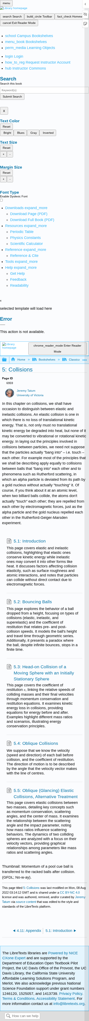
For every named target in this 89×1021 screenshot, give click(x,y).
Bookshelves (47, 359)
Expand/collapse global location (84, 358)
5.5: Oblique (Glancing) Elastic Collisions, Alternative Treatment (46, 793)
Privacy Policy (70, 994)
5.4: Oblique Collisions (36, 743)
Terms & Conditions (18, 999)
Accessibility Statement (55, 999)
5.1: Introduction (30, 541)
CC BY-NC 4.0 (70, 892)
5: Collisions (31, 887)
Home (21, 359)
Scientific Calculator (26, 244)
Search (8, 1016)
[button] (18, 279)
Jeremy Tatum (26, 390)
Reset (6, 126)
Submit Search (12, 96)
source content (26, 901)
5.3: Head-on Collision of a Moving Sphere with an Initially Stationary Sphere (44, 672)
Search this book (11, 83)
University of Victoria (30, 395)
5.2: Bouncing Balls (33, 601)
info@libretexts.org (68, 1004)
